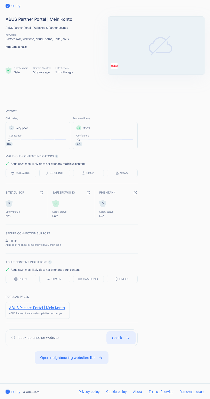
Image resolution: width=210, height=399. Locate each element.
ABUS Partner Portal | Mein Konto (37, 308)
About (137, 392)
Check (117, 338)
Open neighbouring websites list (67, 357)
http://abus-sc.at (16, 46)
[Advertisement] (105, 92)
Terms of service (161, 392)
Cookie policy (116, 392)
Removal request (192, 392)
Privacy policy (89, 392)
